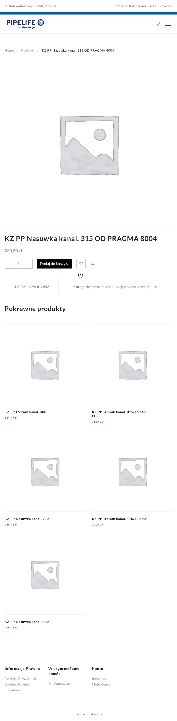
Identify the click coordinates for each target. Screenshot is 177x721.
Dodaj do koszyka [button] (22, 421)
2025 (100, 714)
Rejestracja (100, 678)
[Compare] (92, 263)
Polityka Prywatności (21, 678)
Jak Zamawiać (59, 684)
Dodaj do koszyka (54, 264)
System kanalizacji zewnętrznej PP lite (124, 286)
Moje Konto (101, 684)
